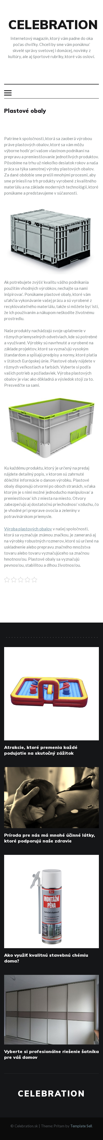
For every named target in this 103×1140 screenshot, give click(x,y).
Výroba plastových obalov (28, 528)
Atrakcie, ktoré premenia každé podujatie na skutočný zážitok (40, 750)
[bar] (8, 93)
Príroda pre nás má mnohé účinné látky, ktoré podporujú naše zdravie (49, 838)
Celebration (53, 24)
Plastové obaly (25, 110)
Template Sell (81, 1126)
